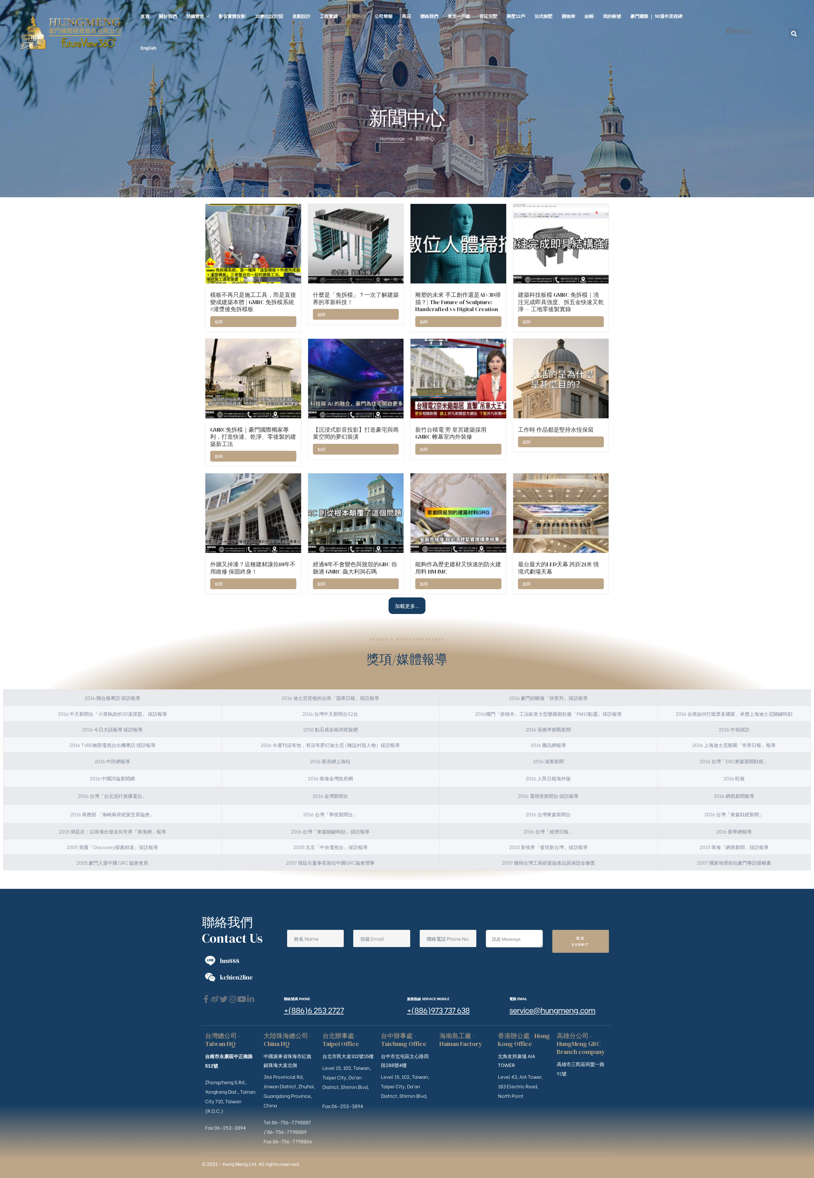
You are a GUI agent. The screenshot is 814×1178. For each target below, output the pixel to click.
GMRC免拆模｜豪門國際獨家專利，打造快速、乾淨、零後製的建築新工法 (253, 437)
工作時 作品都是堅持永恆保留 (556, 430)
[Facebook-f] (729, 31)
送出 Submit (580, 941)
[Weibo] (736, 31)
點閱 (219, 321)
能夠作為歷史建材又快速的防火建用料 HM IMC (458, 567)
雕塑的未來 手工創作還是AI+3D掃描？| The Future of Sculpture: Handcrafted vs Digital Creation (458, 302)
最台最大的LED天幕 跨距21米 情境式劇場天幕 (558, 567)
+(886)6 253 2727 (314, 1009)
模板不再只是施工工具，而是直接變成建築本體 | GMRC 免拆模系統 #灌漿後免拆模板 (253, 302)
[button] (794, 33)
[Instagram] (750, 31)
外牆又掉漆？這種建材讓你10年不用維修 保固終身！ (253, 567)
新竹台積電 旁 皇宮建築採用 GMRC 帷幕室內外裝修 (450, 433)
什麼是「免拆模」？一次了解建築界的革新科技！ (356, 298)
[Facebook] (206, 999)
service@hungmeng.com (552, 1009)
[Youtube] (241, 999)
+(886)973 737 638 (438, 1009)
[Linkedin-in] (743, 31)
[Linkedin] (250, 999)
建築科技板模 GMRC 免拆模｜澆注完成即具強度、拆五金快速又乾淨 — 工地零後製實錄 (561, 302)
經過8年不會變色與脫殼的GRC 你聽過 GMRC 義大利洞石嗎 (355, 567)
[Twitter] (224, 999)
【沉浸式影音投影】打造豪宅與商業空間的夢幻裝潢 (356, 433)
